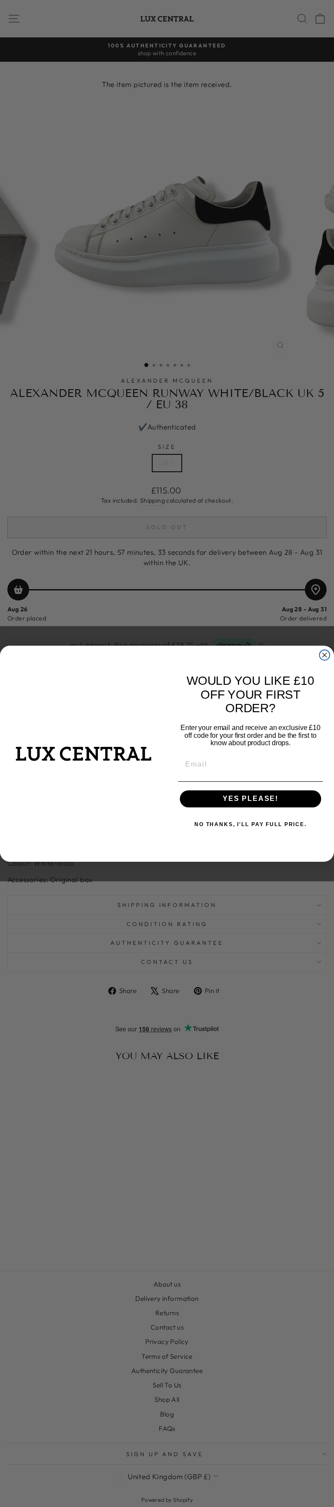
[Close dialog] (325, 655)
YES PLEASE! (250, 798)
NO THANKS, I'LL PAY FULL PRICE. (250, 824)
